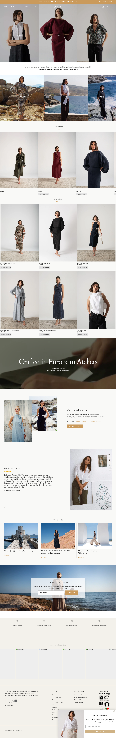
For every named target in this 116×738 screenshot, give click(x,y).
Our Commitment (95, 421)
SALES (34, 6)
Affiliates (54, 707)
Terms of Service (79, 702)
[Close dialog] (114, 711)
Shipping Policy (78, 695)
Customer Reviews (57, 710)
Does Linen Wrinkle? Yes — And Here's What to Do (93, 552)
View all (59, 129)
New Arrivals (58, 127)
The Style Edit (58, 520)
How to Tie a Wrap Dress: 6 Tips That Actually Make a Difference (55, 552)
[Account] (103, 7)
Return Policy (105, 1)
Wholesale (55, 705)
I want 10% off (100, 731)
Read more (7, 555)
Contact (54, 720)
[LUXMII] (58, 6)
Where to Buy (56, 717)
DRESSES (13, 6)
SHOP (5, 6)
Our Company (56, 695)
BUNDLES (27, 6)
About (110, 1)
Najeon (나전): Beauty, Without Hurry (18, 551)
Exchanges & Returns (80, 697)
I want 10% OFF (71, 592)
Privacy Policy (78, 700)
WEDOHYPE (20, 730)
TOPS (20, 6)
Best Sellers (58, 199)
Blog (53, 712)
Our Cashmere (85, 421)
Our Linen (77, 421)
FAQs (99, 1)
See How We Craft (74, 426)
